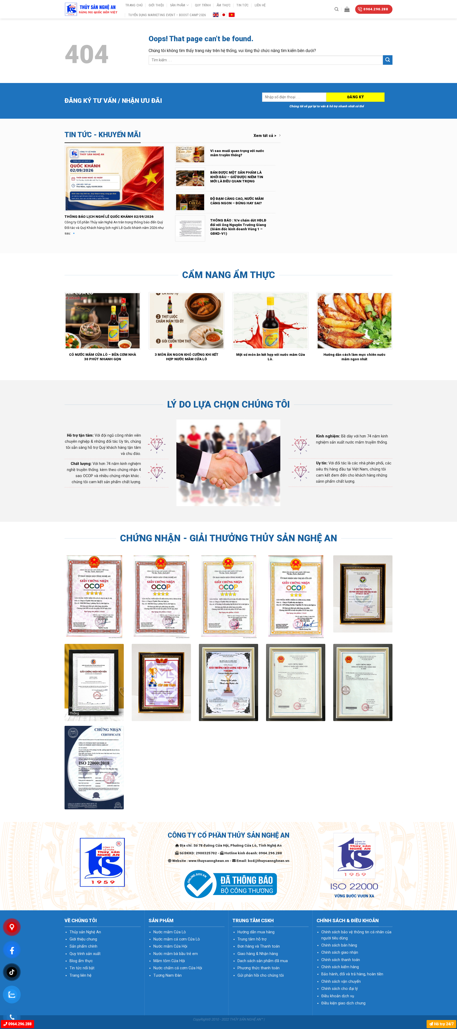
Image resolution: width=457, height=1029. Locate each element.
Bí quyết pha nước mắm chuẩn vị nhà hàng (127, 355)
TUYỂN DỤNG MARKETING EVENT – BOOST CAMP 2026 (167, 15)
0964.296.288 (19, 1024)
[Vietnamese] (232, 14)
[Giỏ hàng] (347, 9)
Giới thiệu (156, 5)
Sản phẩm (177, 5)
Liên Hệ (260, 5)
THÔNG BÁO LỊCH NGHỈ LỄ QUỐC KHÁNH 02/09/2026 (109, 217)
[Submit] (387, 60)
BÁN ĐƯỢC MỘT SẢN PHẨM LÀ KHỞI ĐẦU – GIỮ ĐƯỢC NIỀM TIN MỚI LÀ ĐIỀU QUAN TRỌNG (236, 176)
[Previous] (63, 329)
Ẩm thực (224, 5)
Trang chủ (134, 5)
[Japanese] (224, 14)
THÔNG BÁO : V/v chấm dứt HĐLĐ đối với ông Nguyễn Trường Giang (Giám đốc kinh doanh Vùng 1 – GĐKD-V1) (238, 227)
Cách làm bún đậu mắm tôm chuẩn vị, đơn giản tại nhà (211, 357)
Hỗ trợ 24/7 (443, 1024)
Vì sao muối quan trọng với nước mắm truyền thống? (237, 153)
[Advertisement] (228, 918)
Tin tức (242, 5)
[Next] (393, 329)
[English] (216, 14)
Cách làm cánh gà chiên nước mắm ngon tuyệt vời (295, 357)
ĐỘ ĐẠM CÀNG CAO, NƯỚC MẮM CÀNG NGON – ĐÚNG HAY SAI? (237, 201)
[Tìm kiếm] (337, 9)
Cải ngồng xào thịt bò (379, 355)
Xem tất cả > (265, 135)
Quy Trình (203, 5)
